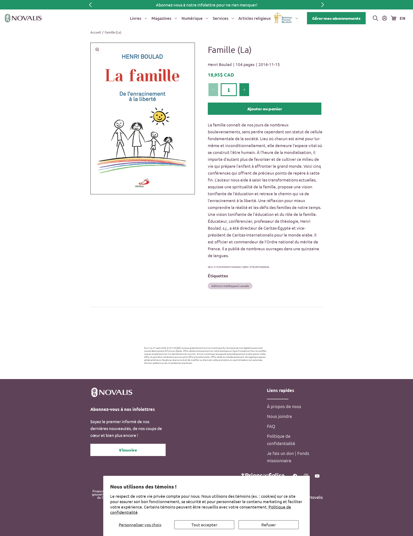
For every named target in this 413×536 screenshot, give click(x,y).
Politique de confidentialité (281, 439)
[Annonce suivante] (323, 5)
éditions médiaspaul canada (230, 286)
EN (402, 18)
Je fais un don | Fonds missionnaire (288, 456)
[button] (137, 18)
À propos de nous (284, 406)
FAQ (271, 426)
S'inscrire (128, 450)
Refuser (268, 524)
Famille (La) (113, 32)
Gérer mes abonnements (336, 18)
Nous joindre (279, 416)
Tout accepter (204, 524)
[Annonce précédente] (90, 5)
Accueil (95, 32)
